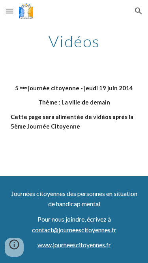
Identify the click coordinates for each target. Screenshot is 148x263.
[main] (74, 41)
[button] (9, 11)
